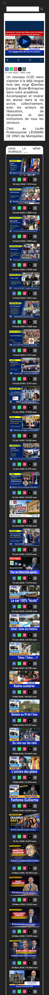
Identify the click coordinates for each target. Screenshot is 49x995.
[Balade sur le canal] (24, 708)
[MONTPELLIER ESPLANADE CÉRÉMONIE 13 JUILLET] (24, 309)
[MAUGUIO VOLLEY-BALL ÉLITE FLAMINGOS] (24, 337)
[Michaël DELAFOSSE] (24, 565)
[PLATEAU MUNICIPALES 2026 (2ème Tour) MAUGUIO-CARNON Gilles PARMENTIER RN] (24, 885)
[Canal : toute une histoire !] (24, 622)
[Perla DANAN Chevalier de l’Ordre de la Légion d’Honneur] (24, 167)
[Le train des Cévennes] (24, 651)
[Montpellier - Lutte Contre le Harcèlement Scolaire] (24, 394)
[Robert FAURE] (24, 793)
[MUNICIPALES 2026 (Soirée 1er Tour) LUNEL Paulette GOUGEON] (24, 854)
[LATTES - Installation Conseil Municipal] (24, 366)
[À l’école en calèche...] (24, 594)
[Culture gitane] (24, 764)
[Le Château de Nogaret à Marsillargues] (24, 508)
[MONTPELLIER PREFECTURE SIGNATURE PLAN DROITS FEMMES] (24, 423)
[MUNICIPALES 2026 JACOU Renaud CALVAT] (24, 978)
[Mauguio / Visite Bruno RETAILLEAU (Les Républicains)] (24, 537)
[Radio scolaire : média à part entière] (24, 679)
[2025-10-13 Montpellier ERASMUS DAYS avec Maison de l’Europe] (24, 822)
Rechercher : (24, 4)
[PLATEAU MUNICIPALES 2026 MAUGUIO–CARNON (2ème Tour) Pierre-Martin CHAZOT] (24, 917)
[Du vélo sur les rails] (24, 736)
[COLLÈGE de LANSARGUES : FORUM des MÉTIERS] (24, 451)
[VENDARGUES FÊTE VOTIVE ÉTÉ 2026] (24, 195)
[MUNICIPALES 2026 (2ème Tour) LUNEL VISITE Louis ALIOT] (24, 948)
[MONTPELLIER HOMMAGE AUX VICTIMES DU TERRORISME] (24, 252)
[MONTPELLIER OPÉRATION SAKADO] (24, 280)
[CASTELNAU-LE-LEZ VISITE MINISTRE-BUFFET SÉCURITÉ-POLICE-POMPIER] (24, 224)
